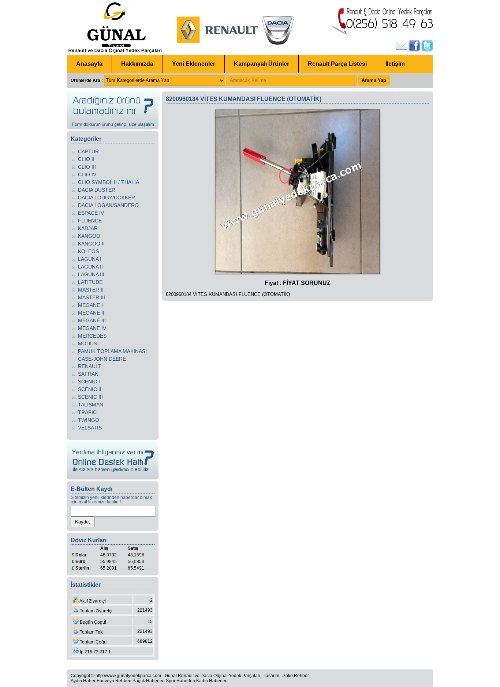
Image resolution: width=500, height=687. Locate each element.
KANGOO (89, 236)
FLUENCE (90, 221)
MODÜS (87, 343)
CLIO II (86, 159)
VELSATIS (90, 428)
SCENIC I (89, 381)
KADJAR (88, 228)
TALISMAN (90, 405)
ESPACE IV (91, 213)
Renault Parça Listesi (337, 64)
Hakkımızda (137, 64)
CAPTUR (88, 151)
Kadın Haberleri (212, 680)
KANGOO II (91, 244)
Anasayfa (89, 64)
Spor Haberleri (180, 680)
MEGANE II (91, 313)
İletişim (395, 64)
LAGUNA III (91, 274)
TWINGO (88, 420)
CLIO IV (87, 174)
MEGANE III (92, 320)
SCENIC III (90, 397)
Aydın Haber (83, 680)
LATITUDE (90, 282)
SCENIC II (89, 389)
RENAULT (89, 366)
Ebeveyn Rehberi (114, 680)
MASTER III (91, 297)
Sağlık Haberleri (149, 680)
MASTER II (91, 290)
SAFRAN (88, 374)
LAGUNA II (90, 267)
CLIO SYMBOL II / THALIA (108, 182)
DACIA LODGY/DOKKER (106, 197)
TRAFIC (87, 412)
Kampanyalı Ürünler (261, 64)
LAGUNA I (89, 259)
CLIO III (87, 167)
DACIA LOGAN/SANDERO (108, 205)
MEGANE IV (92, 328)
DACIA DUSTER (96, 190)
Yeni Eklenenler (193, 64)
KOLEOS (88, 251)
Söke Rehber (296, 675)
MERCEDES (92, 336)
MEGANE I (90, 305)
